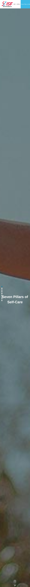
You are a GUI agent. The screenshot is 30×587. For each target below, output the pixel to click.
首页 (14, 4)
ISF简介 (18, 4)
